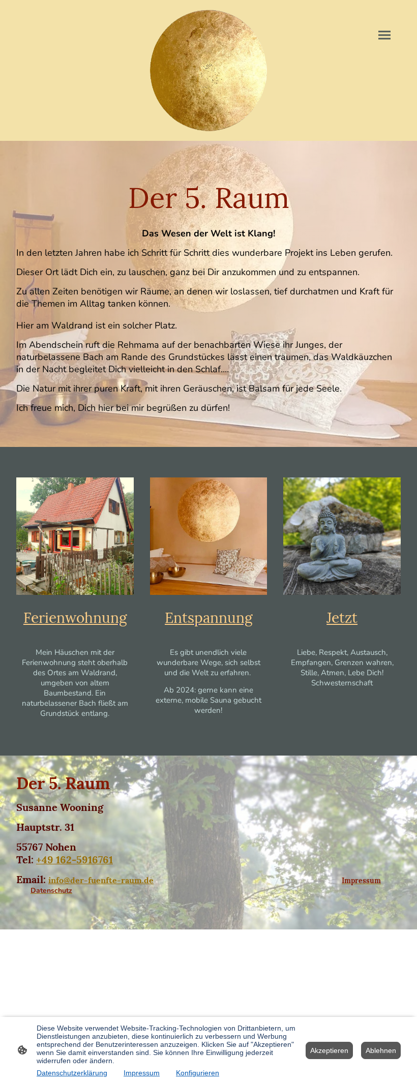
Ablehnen (381, 1050)
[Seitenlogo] (208, 70)
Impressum (142, 1073)
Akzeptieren (329, 1050)
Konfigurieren (197, 1073)
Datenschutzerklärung (72, 1073)
